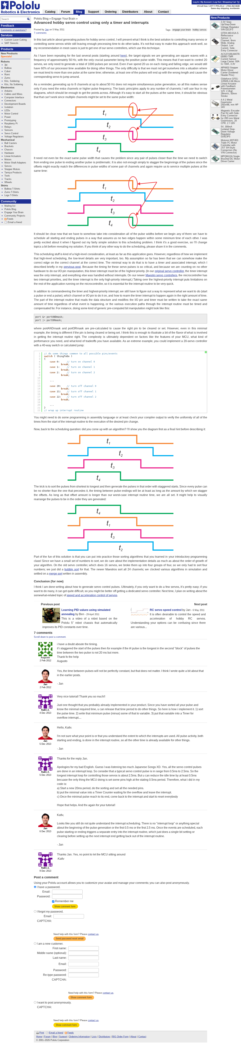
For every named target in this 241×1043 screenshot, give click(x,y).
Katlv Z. (45, 710)
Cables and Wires (13, 94)
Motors (7, 159)
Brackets (9, 146)
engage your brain (182, 30)
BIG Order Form (120, 1036)
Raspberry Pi (11, 123)
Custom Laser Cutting (15, 39)
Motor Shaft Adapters (15, 162)
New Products (220, 17)
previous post (72, 266)
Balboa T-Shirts (12, 188)
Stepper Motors (12, 169)
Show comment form (65, 906)
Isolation (8, 107)
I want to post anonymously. (54, 1002)
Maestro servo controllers (161, 275)
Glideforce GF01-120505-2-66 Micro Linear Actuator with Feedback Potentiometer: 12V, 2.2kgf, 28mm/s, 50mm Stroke (230, 87)
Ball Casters (10, 143)
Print (41, 1032)
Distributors (104, 1036)
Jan (47, 29)
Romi (7, 74)
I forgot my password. (50, 911)
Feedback (7, 25)
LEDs (7, 110)
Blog (55, 1036)
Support (63, 1036)
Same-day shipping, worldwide (225, 8)
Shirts (4, 185)
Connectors (10, 100)
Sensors (8, 130)
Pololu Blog (41, 18)
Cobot (7, 71)
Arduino (8, 91)
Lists (94, 1036)
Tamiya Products (13, 172)
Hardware (9, 153)
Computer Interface (14, 97)
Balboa (7, 68)
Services (7, 35)
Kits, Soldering (11, 81)
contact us (93, 934)
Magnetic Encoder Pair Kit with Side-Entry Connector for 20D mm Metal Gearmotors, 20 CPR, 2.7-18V (230, 116)
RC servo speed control (166, 609)
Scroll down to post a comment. (50, 637)
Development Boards (15, 104)
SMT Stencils (11, 43)
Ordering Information (79, 1036)
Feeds (70, 1032)
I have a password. (48, 887)
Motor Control (11, 113)
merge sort (55, 573)
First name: (60, 948)
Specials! (6, 56)
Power (7, 117)
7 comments (40, 33)
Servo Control (11, 133)
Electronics (7, 87)
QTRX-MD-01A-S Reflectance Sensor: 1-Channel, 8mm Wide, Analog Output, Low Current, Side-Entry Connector (230, 42)
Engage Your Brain (63, 18)
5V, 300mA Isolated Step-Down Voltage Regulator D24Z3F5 (228, 131)
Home (39, 1036)
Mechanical (8, 140)
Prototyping (10, 120)
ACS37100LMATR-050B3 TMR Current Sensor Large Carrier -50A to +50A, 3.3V (230, 59)
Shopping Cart (230, 2)
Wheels (8, 182)
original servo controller (169, 271)
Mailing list (9, 206)
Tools (7, 175)
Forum (47, 1036)
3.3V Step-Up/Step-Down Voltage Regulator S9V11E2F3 (230, 26)
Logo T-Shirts (11, 195)
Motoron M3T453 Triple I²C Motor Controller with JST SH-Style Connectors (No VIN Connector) (229, 146)
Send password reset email (69, 938)
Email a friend (56, 1032)
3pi (5, 64)
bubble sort (71, 569)
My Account (206, 2)
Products (7, 49)
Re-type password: (55, 974)
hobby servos (199, 30)
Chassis (8, 149)
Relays (7, 127)
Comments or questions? (13, 30)
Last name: (60, 957)
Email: (46, 891)
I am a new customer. (50, 943)
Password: (43, 896)
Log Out (217, 2)
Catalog (50, 11)
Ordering (111, 11)
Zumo (7, 78)
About (133, 1036)
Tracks (7, 179)
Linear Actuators (12, 156)
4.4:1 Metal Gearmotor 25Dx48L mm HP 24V (229, 103)
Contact (142, 1036)
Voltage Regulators (14, 136)
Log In (196, 2)
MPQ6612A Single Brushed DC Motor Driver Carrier (230, 159)
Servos (8, 166)
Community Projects (14, 215)
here (123, 55)
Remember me (64, 901)
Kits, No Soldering (13, 84)
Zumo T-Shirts (11, 192)
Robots (5, 61)
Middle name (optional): (52, 952)
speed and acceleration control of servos (92, 595)
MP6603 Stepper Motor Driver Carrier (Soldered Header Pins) (229, 71)
